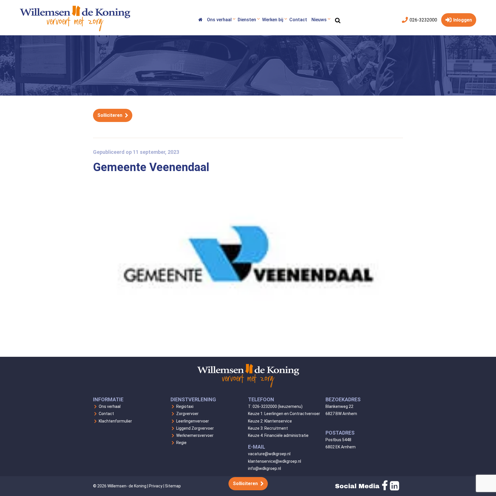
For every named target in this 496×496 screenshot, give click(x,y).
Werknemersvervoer (195, 435)
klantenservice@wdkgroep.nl (274, 461)
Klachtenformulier (115, 421)
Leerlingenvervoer (192, 421)
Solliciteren (109, 115)
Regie (181, 442)
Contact (106, 413)
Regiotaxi (184, 406)
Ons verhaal (110, 406)
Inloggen (462, 20)
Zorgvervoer (187, 413)
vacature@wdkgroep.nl (269, 454)
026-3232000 (422, 20)
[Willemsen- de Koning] (75, 29)
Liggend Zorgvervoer (195, 428)
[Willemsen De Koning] (200, 20)
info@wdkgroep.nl (264, 468)
